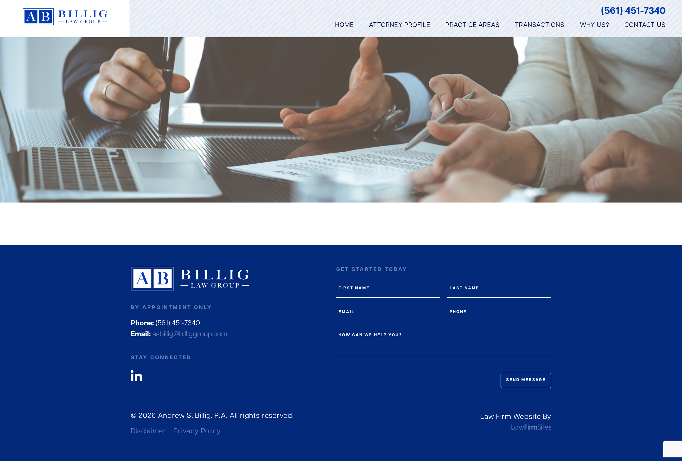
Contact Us (645, 25)
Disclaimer (148, 431)
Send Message (526, 380)
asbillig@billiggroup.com (179, 334)
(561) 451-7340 (633, 11)
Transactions (540, 25)
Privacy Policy (197, 431)
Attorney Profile (399, 25)
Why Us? (594, 25)
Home (344, 25)
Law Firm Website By (515, 417)
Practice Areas (472, 25)
